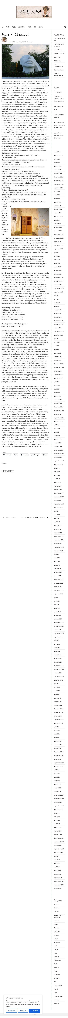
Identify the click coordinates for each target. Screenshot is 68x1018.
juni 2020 (57, 385)
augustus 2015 (58, 594)
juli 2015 (56, 597)
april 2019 (57, 435)
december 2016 (58, 536)
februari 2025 (58, 205)
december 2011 (58, 752)
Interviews (57, 942)
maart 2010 (57, 827)
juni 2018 (57, 471)
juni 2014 (57, 644)
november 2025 (59, 180)
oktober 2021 (58, 328)
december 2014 (58, 622)
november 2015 (59, 583)
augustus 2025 (58, 188)
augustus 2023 (58, 249)
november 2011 (59, 755)
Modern (56, 956)
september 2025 (59, 184)
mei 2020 (57, 389)
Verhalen (56, 1000)
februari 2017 (58, 529)
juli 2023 (56, 252)
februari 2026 (58, 170)
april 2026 (57, 162)
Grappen (56, 935)
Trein (55, 992)
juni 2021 (57, 342)
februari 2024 (58, 227)
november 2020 (59, 367)
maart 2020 (57, 396)
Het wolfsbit (57, 50)
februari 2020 (58, 400)
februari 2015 (58, 615)
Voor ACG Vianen (59, 53)
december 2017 (58, 493)
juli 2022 (56, 295)
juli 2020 (56, 382)
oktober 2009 (58, 845)
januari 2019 (58, 446)
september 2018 (59, 461)
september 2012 (59, 719)
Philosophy (57, 960)
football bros (58, 122)
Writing (29, 42)
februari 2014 (58, 658)
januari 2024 (58, 231)
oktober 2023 (58, 241)
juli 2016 (56, 554)
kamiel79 (11, 42)
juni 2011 (57, 773)
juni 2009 (57, 860)
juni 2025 (57, 191)
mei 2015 (57, 604)
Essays (56, 924)
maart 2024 (57, 223)
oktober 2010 (58, 802)
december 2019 (58, 407)
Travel (56, 989)
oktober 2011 (58, 759)
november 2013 (59, 669)
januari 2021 (58, 360)
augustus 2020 (58, 378)
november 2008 (59, 885)
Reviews (56, 978)
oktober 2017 (58, 500)
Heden (56, 938)
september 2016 (59, 547)
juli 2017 (56, 511)
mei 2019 (57, 432)
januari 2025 (58, 209)
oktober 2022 (58, 285)
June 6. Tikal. (10, 517)
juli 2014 (56, 640)
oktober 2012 (58, 716)
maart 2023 (57, 267)
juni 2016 (57, 558)
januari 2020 (58, 403)
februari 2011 (58, 788)
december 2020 (58, 364)
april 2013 (57, 694)
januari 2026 (58, 173)
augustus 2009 (58, 852)
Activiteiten (21, 27)
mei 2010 (57, 820)
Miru (55, 953)
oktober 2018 (58, 457)
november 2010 (59, 798)
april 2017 (57, 522)
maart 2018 (57, 482)
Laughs (56, 949)
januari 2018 (58, 489)
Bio (35, 27)
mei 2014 (57, 647)
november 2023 (59, 238)
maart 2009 (57, 870)
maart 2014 (57, 655)
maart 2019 (57, 439)
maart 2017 (57, 525)
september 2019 (59, 418)
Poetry (56, 964)
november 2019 (59, 410)
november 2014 (59, 626)
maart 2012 (57, 741)
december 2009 (58, 838)
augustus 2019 (58, 421)
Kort (55, 946)
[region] (23, 1004)
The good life (58, 985)
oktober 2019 (58, 414)
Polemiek (57, 967)
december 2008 (58, 881)
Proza (13, 27)
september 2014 (59, 633)
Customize (11, 1010)
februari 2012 (58, 745)
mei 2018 (57, 475)
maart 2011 (57, 784)
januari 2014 (58, 662)
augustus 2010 (58, 809)
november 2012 (59, 712)
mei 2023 (57, 259)
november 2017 (59, 497)
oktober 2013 (58, 673)
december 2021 (58, 320)
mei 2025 (57, 195)
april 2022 (57, 306)
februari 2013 (58, 701)
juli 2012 (56, 727)
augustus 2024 (58, 216)
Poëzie (7, 27)
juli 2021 (56, 338)
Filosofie (56, 928)
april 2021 (57, 349)
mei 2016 (57, 561)
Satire (55, 982)
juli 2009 (56, 856)
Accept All (35, 1010)
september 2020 (59, 374)
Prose (55, 971)
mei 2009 (57, 863)
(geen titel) (57, 57)
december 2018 (58, 450)
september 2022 (59, 288)
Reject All (23, 1010)
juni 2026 (57, 159)
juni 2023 (57, 256)
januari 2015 (58, 619)
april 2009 (57, 867)
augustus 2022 (58, 292)
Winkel (29, 27)
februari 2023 (58, 270)
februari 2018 (58, 486)
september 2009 (59, 849)
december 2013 (58, 665)
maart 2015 (57, 612)
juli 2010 (56, 813)
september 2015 (59, 590)
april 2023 (57, 263)
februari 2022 (58, 313)
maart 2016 (57, 568)
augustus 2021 (58, 335)
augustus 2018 (58, 464)
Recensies (57, 974)
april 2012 (57, 737)
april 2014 (57, 651)
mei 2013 (57, 691)
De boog (56, 117)
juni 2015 (57, 601)
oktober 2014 (58, 630)
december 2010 (58, 795)
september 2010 (59, 806)
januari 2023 (58, 274)
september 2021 (59, 331)
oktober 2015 (58, 586)
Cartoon (56, 908)
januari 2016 (58, 576)
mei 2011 (57, 777)
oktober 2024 (58, 213)
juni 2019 (57, 428)
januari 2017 (58, 532)
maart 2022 (57, 310)
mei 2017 (57, 518)
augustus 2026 (58, 155)
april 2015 (57, 608)
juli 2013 (56, 683)
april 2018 (57, 479)
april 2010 (57, 824)
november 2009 (59, 842)
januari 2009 (58, 877)
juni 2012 (57, 730)
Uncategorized (58, 996)
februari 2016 (58, 572)
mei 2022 (57, 303)
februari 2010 (58, 831)
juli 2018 (56, 468)
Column (56, 911)
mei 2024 (57, 220)
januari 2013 (58, 705)
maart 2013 (57, 698)
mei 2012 (57, 734)
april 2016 (57, 565)
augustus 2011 (58, 766)
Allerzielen (57, 60)
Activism (56, 904)
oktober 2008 (58, 888)
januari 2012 (58, 748)
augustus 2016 (58, 550)
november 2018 (59, 453)
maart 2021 (57, 353)
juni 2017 (57, 515)
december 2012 (58, 709)
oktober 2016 (58, 543)
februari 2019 (58, 443)
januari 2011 (58, 791)
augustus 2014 (58, 637)
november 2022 (59, 281)
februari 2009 (58, 874)
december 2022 (58, 277)
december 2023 (58, 234)
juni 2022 (57, 299)
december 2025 (58, 177)
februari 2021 (58, 356)
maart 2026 (57, 166)
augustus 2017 (58, 507)
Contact (41, 27)
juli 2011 (56, 770)
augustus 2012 (58, 723)
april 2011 (57, 780)
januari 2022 (58, 317)
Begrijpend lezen (59, 70)
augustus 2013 (58, 680)
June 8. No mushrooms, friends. (33, 517)
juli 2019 (56, 425)
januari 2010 (58, 834)
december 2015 (58, 579)
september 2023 (59, 245)
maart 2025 (57, 202)
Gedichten (57, 931)
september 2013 (59, 676)
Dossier (56, 921)
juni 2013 (57, 687)
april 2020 (57, 392)
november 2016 (59, 540)
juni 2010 (57, 816)
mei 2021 (57, 346)
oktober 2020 (58, 371)
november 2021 (59, 324)
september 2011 (59, 762)
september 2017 (59, 504)
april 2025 (57, 198)
